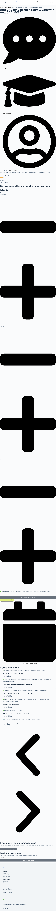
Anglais (4, 68)
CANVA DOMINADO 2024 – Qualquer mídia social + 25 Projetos (18, 693)
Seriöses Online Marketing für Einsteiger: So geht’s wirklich (17, 684)
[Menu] (3, 2)
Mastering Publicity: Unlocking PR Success (13, 723)
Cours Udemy (7, 7)
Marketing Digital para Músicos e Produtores (14, 673)
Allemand (9, 686)
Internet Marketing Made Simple (11, 704)
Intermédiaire (8, 676)
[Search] (5, 2)
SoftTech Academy (12, 170)
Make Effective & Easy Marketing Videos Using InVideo (16, 713)
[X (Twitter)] (5, 908)
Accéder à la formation (6, 600)
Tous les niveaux (7, 113)
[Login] (50, 2)
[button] (28, 755)
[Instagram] (7, 908)
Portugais (8, 675)
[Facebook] (3, 908)
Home (1, 7)
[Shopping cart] (52, 2)
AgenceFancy (25, 904)
